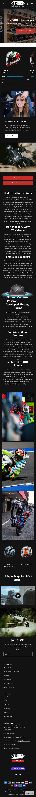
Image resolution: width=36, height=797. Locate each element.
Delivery (5, 696)
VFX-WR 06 (15, 381)
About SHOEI (7, 667)
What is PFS (7, 679)
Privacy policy (28, 789)
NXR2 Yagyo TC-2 (26, 564)
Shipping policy (17, 791)
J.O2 (18, 379)
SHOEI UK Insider (8, 687)
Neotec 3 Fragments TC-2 (9, 565)
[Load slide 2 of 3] (18, 45)
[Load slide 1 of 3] (16, 45)
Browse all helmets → (24, 384)
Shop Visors (18, 178)
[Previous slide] (13, 45)
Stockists (6, 675)
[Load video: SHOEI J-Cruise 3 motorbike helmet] (18, 595)
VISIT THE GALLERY (25, 31)
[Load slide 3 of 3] (20, 45)
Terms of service (24, 794)
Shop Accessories (18, 183)
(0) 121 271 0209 (11, 744)
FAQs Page (6, 708)
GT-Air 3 (8, 377)
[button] (3, 4)
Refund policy (8, 791)
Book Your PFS (7, 683)
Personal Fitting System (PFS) (13, 342)
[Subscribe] (30, 654)
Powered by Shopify (18, 789)
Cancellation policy (14, 794)
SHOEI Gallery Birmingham (11, 671)
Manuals (6, 704)
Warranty (6, 712)
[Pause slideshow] (34, 45)
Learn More (11, 136)
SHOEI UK (10, 789)
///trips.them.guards (24, 741)
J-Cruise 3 (26, 379)
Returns (5, 700)
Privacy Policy (7, 716)
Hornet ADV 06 (12, 384)
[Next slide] (23, 45)
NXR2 (13, 374)
